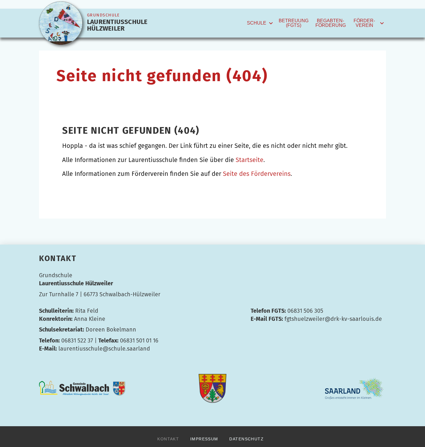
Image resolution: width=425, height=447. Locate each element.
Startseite (249, 160)
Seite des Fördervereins (257, 174)
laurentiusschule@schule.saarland (104, 348)
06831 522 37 (77, 340)
